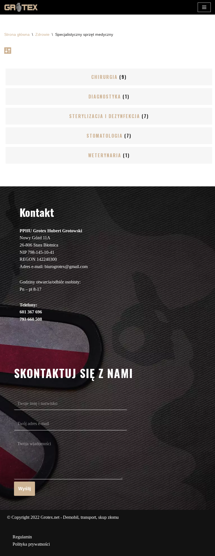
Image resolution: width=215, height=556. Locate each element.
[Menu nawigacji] (204, 7)
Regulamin (22, 536)
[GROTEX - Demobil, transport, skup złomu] (21, 7)
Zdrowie (42, 34)
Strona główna (17, 34)
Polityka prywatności (31, 544)
